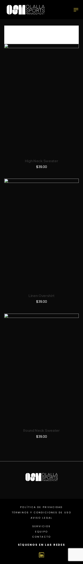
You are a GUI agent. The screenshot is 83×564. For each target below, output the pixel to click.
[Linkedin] (41, 555)
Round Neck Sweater (41, 431)
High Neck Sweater (41, 161)
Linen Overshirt (41, 296)
